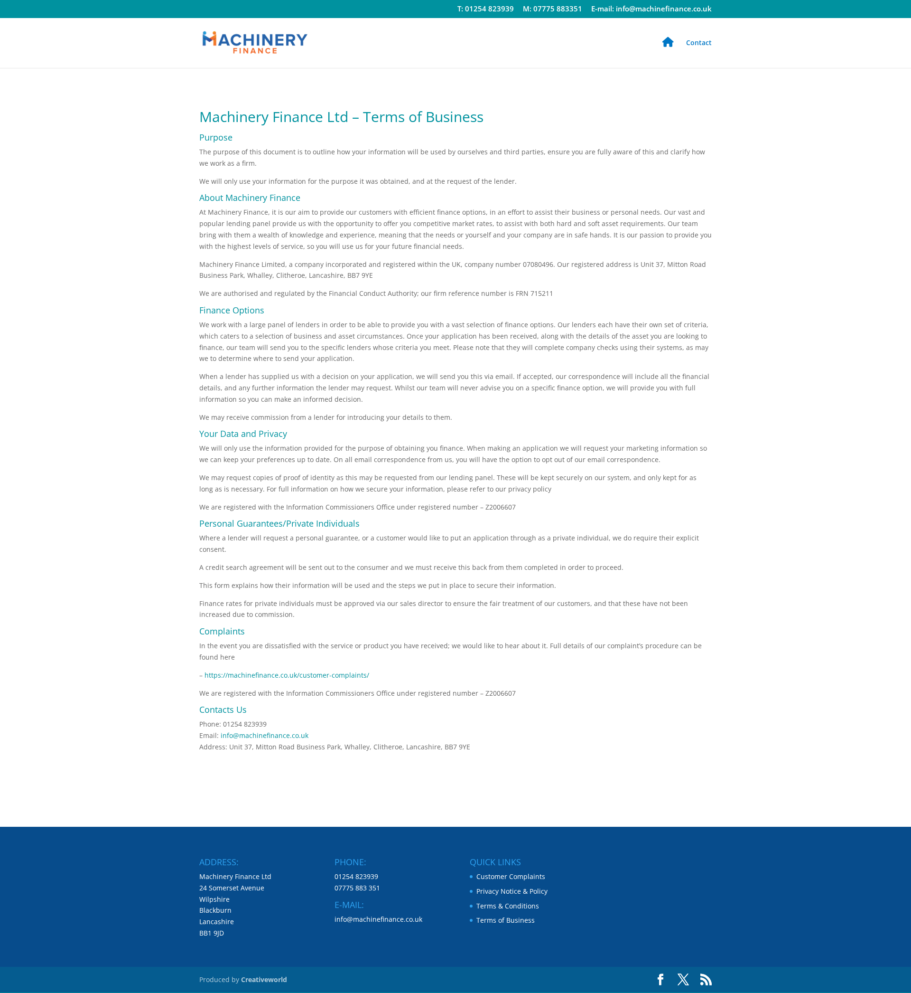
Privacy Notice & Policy (512, 891)
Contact (699, 43)
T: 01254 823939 (485, 9)
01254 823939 (356, 876)
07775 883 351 (357, 887)
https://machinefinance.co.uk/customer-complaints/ (287, 675)
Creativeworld (264, 979)
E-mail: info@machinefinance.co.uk (651, 9)
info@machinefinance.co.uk (264, 735)
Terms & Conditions (507, 905)
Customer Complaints (510, 876)
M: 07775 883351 (552, 9)
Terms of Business (505, 920)
